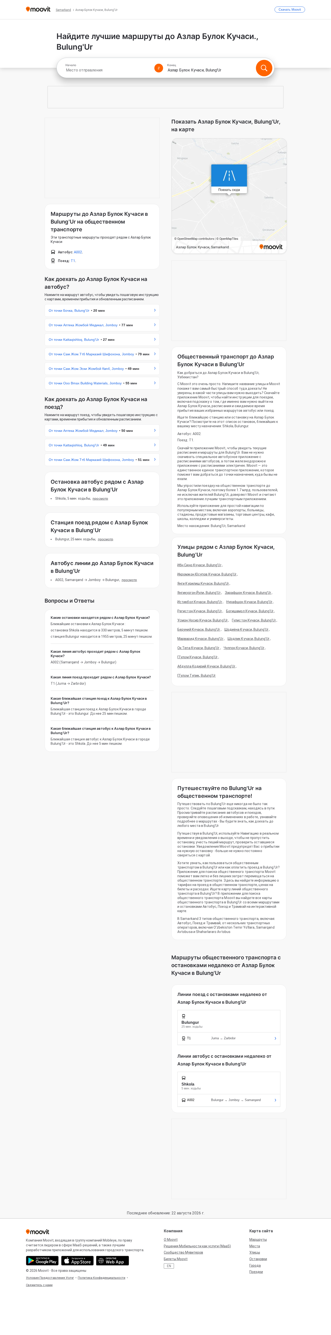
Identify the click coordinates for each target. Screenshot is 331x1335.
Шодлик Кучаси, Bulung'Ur (248, 639)
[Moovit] (38, 10)
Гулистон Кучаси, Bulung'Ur (254, 620)
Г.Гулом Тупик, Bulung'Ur (196, 675)
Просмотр (100, 498)
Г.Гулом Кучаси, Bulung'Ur (197, 657)
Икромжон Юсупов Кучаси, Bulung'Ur (206, 574)
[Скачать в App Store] (77, 1260)
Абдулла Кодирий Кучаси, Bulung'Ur (206, 666)
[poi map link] (229, 196)
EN (169, 1266)
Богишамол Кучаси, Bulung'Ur (250, 611)
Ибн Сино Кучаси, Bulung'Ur (199, 565)
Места (254, 1246)
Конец (171, 65)
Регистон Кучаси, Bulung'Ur (199, 611)
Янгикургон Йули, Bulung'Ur (199, 593)
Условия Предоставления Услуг (50, 1278)
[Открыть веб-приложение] (112, 1260)
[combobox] (107, 70)
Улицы (254, 1252)
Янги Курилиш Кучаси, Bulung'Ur (203, 583)
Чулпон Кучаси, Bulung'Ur (244, 648)
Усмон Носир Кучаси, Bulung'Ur (202, 620)
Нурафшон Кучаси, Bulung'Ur (249, 602)
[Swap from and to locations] (158, 68)
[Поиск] (264, 68)
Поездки (256, 1272)
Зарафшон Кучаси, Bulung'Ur (248, 593)
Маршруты (258, 1240)
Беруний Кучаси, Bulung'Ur (198, 629)
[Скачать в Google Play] (42, 1260)
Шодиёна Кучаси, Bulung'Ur (246, 629)
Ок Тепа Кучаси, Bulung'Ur (198, 648)
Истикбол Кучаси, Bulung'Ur (199, 602)
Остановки (258, 1259)
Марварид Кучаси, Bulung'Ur (200, 639)
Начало (70, 65)
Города (255, 1265)
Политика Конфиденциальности (101, 1278)
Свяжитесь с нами (39, 1285)
